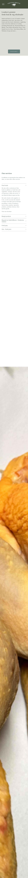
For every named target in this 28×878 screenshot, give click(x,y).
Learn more (14, 51)
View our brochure (7, 211)
